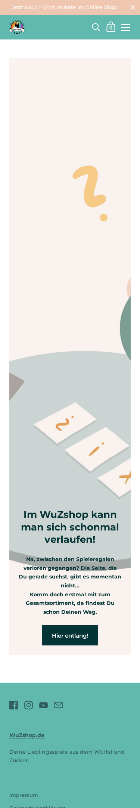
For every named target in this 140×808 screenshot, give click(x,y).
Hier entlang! (70, 635)
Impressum (23, 795)
